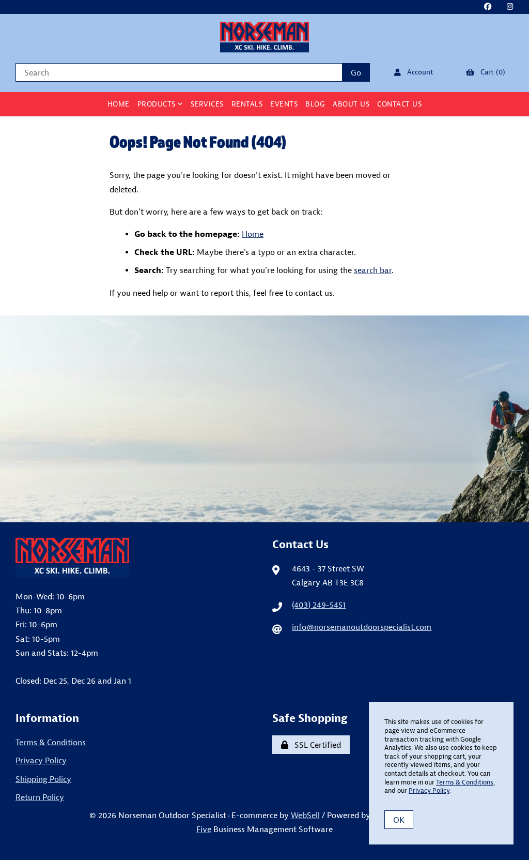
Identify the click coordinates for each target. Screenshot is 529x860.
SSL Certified (315, 744)
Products (157, 104)
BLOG (315, 104)
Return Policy (39, 797)
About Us (351, 104)
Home (118, 104)
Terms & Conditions (50, 742)
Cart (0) (490, 72)
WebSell (305, 815)
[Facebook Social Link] (487, 7)
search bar (373, 270)
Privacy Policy (41, 760)
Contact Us (399, 104)
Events (284, 104)
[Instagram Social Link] (510, 7)
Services (207, 104)
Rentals (247, 104)
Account (418, 72)
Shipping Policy (43, 778)
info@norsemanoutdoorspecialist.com (361, 626)
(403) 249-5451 (319, 604)
